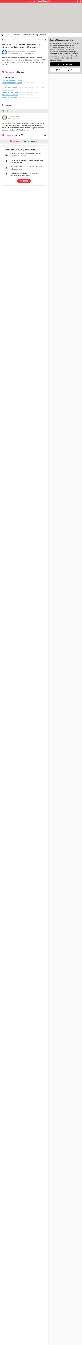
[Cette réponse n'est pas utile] (22, 135)
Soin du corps (26, 35)
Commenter (9, 135)
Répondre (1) (9, 72)
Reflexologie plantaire (9, 88)
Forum (7, 35)
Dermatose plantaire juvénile (12, 83)
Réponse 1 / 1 (6, 111)
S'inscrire (24, 181)
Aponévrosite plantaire (10, 95)
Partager (21, 72)
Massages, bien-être (39, 35)
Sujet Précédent (9, 40)
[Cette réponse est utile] (16, 135)
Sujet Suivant (40, 40)
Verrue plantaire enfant (10, 97)
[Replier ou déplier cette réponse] (46, 111)
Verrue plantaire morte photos (12, 92)
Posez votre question (31, 141)
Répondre (15, 141)
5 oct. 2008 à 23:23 (28, 53)
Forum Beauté (15, 35)
